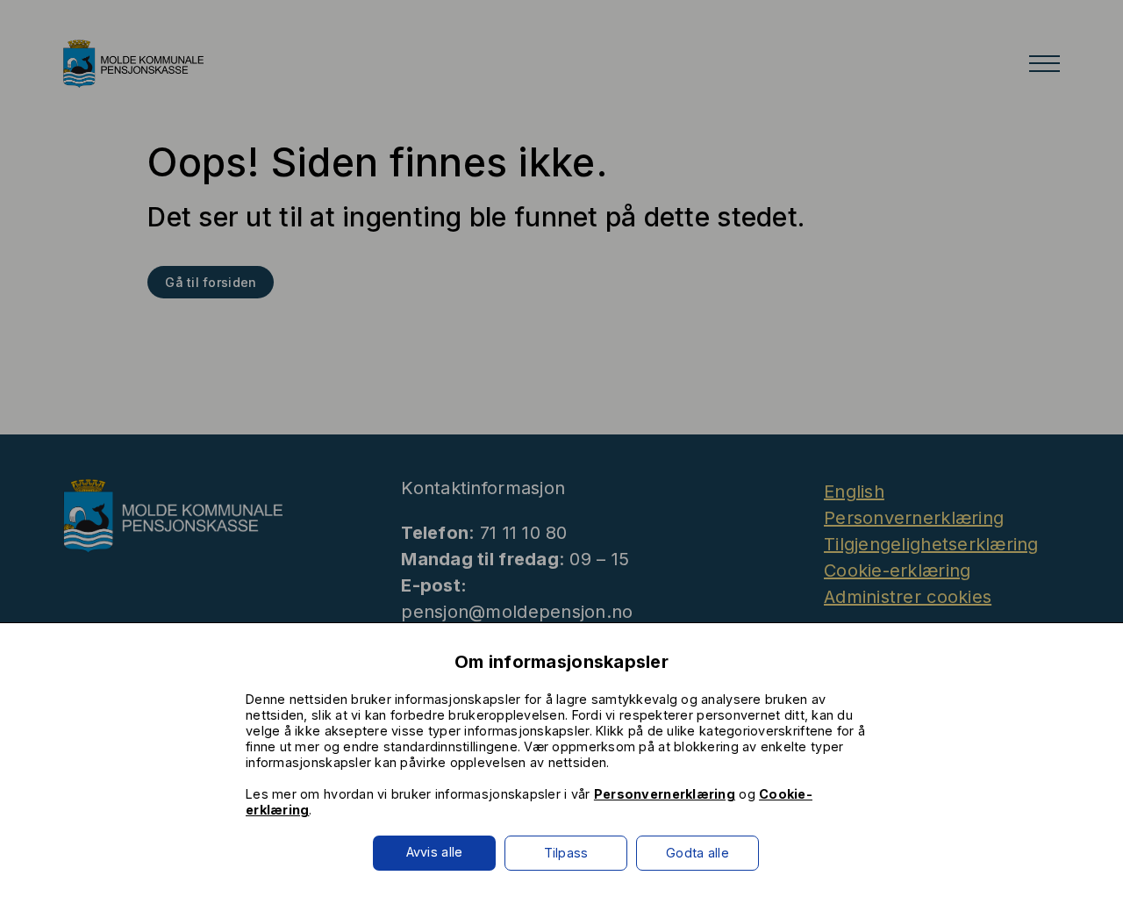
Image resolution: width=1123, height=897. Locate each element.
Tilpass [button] (566, 852)
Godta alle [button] (697, 852)
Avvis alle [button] (434, 851)
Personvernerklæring (664, 793)
